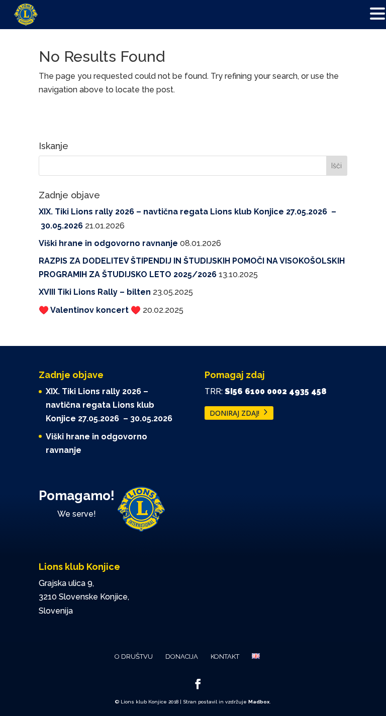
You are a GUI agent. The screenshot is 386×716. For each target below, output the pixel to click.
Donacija (181, 656)
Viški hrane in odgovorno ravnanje (108, 243)
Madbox (258, 701)
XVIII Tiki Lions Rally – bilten (95, 292)
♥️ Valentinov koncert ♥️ (90, 310)
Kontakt (225, 656)
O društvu (134, 656)
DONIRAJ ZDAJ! (234, 413)
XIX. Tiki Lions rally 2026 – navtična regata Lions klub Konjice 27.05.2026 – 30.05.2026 (109, 405)
